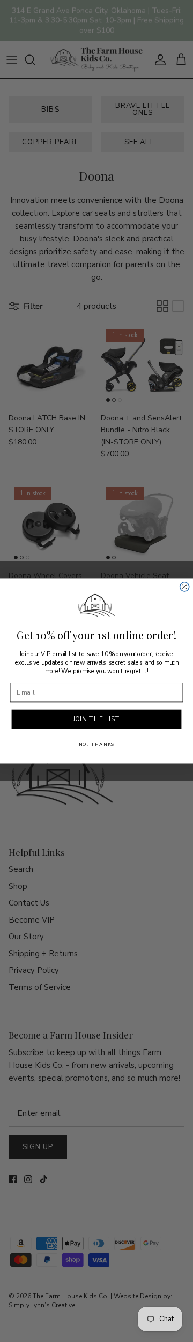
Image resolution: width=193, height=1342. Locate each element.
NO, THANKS (97, 745)
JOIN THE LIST (97, 719)
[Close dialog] (184, 586)
